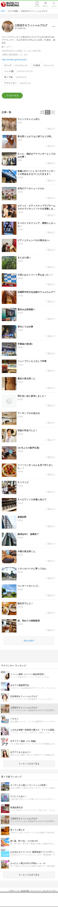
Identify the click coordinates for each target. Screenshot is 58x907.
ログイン (45, 6)
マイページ (36, 891)
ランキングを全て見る (29, 763)
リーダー (37, 6)
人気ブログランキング (10, 4)
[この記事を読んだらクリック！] (51, 128)
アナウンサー (10, 83)
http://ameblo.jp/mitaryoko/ (14, 59)
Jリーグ (7, 65)
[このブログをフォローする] (12, 95)
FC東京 (36, 65)
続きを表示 (29, 640)
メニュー (54, 6)
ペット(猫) (9, 71)
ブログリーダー (49, 891)
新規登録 (25, 891)
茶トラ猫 (8, 77)
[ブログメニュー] (53, 27)
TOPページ (14, 891)
